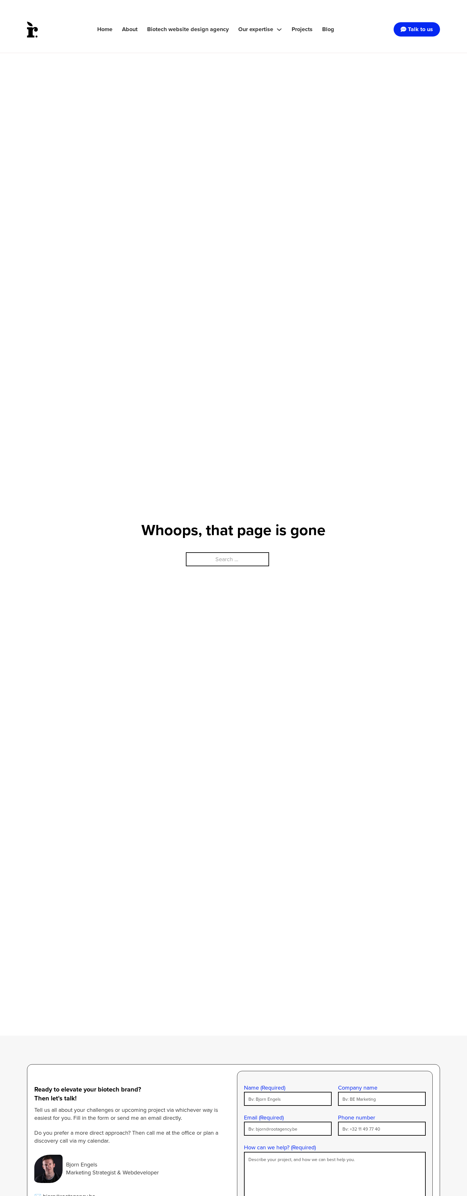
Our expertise (255, 29)
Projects (302, 29)
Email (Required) (264, 1117)
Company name (357, 1087)
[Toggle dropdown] (279, 29)
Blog (328, 29)
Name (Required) (264, 1087)
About (130, 29)
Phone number (356, 1117)
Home (104, 29)
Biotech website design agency (188, 29)
